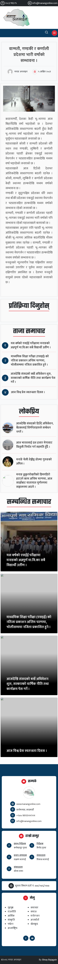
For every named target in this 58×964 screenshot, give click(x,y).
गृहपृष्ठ (10, 907)
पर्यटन (10, 924)
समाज (33, 911)
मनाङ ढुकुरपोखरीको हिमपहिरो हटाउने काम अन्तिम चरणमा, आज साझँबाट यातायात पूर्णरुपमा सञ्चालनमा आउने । (34, 480)
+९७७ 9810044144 (25, 816)
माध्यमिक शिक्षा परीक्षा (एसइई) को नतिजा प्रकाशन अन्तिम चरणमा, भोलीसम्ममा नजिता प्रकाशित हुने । (30, 360)
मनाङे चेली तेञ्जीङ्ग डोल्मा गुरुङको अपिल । (34, 461)
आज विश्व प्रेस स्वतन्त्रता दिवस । (28, 392)
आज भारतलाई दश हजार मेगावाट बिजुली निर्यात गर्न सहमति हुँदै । (34, 444)
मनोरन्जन (35, 916)
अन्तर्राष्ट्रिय (12, 928)
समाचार (34, 907)
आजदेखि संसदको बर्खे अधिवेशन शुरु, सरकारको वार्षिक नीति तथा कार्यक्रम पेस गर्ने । (33, 378)
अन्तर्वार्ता (35, 920)
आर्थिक (11, 916)
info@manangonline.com (44, 3)
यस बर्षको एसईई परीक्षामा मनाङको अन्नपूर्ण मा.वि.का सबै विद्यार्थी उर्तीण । (31, 345)
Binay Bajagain (49, 960)
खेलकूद (34, 924)
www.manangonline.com (28, 804)
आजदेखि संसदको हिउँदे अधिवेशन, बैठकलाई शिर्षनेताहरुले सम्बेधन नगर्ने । (35, 427)
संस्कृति (11, 920)
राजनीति (12, 911)
